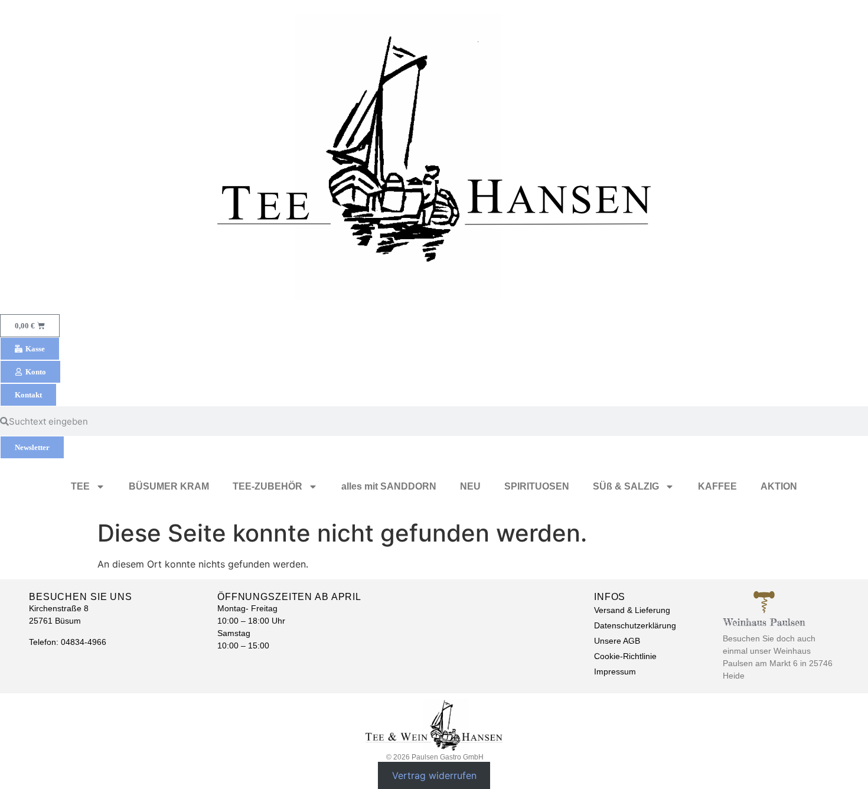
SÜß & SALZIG (626, 486)
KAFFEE (717, 486)
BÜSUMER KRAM (169, 486)
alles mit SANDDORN (388, 486)
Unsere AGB (617, 640)
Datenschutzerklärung (635, 625)
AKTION (779, 486)
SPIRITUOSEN (536, 486)
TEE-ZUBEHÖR (267, 486)
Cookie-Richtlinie (625, 656)
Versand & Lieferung (632, 610)
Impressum (615, 671)
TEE (80, 486)
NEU (470, 486)
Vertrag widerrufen (434, 775)
